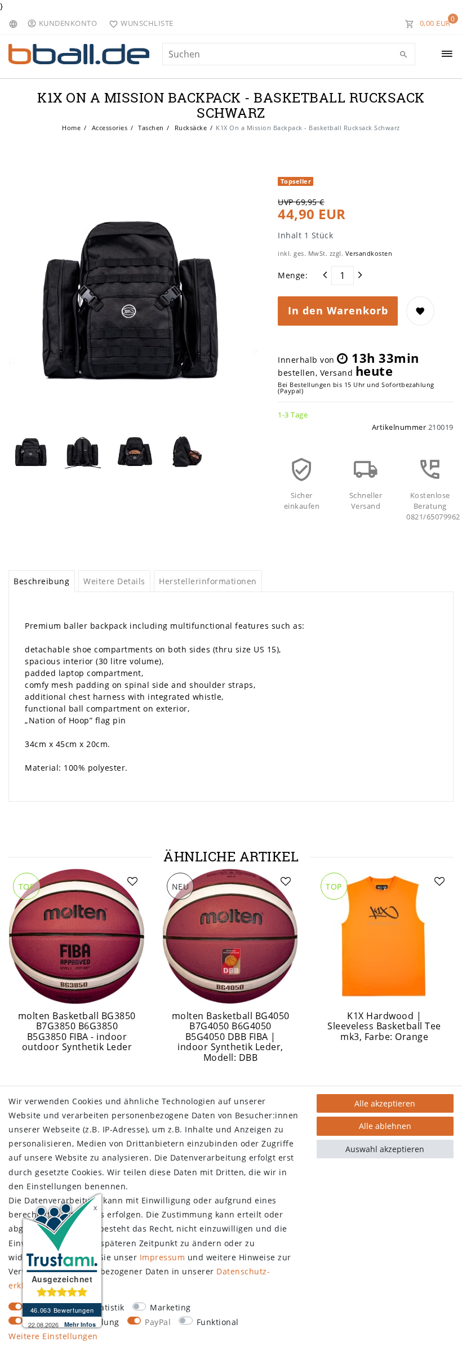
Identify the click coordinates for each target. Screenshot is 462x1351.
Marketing (170, 1307)
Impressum (162, 1257)
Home (71, 127)
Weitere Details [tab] (114, 581)
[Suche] (404, 54)
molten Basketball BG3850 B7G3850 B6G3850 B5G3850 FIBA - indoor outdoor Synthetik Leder (77, 1031)
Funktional (218, 1322)
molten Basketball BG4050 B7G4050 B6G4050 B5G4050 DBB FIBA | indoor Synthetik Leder (231, 1037)
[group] (77, 937)
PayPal (158, 1322)
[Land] (14, 23)
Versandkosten (369, 253)
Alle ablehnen (385, 1126)
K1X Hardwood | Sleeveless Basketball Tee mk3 (384, 1026)
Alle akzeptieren (384, 1103)
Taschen (150, 127)
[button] (64, 23)
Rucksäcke (189, 127)
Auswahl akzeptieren (384, 1149)
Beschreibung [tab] (41, 581)
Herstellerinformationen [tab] (208, 581)
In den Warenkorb (338, 310)
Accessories (108, 127)
